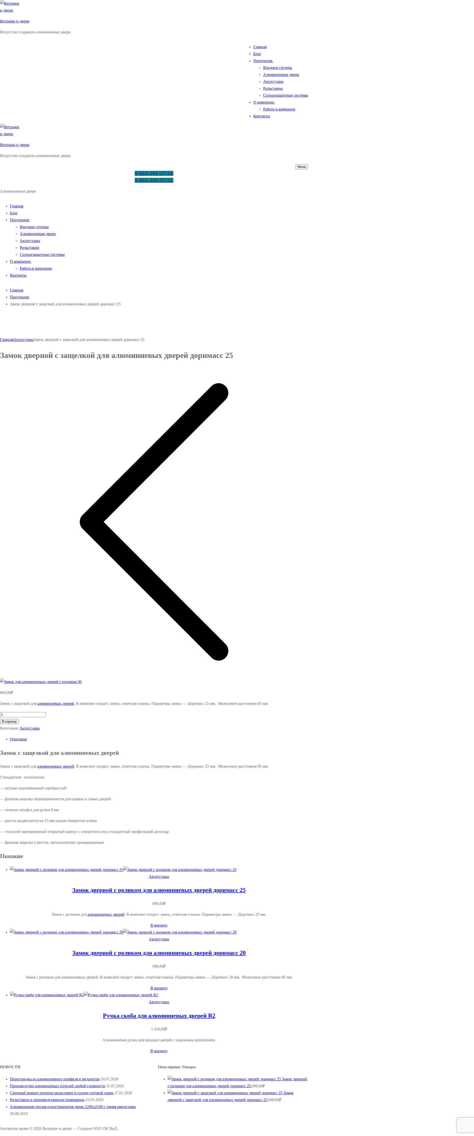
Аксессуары (23, 339)
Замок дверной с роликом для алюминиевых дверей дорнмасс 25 (159, 890)
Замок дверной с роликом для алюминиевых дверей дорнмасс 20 (159, 953)
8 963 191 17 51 (154, 173)
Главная (16, 290)
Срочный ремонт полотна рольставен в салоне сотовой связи (61, 1093)
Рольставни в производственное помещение (47, 1100)
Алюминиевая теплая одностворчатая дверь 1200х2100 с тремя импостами (73, 1107)
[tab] (159, 739)
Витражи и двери (14, 21)
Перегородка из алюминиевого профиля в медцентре (55, 1079)
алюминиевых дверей (55, 703)
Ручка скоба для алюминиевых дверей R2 (159, 1015)
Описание (18, 739)
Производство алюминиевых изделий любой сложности (57, 1086)
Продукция (19, 297)
